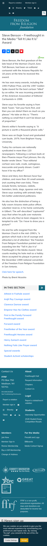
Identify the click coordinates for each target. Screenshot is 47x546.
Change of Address (10, 455)
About (28, 372)
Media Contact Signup (34, 446)
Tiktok (29, 8)
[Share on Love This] (21, 51)
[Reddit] (38, 8)
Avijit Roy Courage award (17, 299)
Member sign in (30, 3)
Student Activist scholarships (19, 356)
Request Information (33, 380)
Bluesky (19, 8)
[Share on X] (13, 51)
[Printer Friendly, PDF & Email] (41, 57)
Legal (28, 396)
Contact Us (7, 372)
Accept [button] (24, 540)
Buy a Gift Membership (11, 450)
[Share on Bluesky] (8, 51)
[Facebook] (9, 8)
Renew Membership (10, 446)
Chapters (29, 385)
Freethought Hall (32, 376)
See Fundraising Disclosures (11, 394)
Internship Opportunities (35, 415)
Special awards (12, 351)
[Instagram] (13, 8)
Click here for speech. (13, 272)
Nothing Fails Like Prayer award (20, 345)
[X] (24, 8)
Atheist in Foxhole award (17, 294)
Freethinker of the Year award (19, 329)
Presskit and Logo (32, 438)
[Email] (13, 13)
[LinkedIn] (9, 13)
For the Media (32, 433)
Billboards (29, 442)
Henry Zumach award (15, 340)
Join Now (5, 438)
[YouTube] (35, 8)
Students (30, 410)
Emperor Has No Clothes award (20, 310)
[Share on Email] (17, 51)
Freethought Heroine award (18, 335)
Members (6, 433)
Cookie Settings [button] (11, 540)
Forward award (12, 324)
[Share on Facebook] (4, 51)
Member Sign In (8, 442)
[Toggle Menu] (3, 3)
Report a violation (15, 3)
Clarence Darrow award (16, 305)
